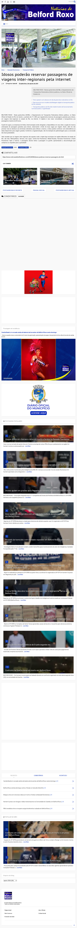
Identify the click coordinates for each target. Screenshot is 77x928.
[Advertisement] (16, 99)
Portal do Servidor (9, 916)
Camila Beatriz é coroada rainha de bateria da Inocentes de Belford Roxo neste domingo (29, 332)
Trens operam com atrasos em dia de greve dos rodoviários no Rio (53, 100)
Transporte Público (28, 70)
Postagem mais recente (12, 190)
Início (3, 70)
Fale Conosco (8, 913)
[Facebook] (5, 1)
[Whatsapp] (11, 1)
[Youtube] (8, 1)
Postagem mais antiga (65, 190)
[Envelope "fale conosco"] (14, 1)
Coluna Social (42, 913)
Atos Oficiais (41, 910)
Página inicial (39, 190)
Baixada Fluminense (14, 70)
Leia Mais (28, 446)
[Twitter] (2, 1)
